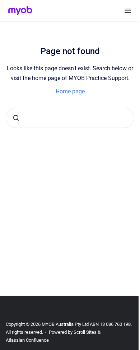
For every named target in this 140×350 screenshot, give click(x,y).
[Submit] (16, 118)
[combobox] (70, 118)
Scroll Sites (85, 332)
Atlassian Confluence (27, 340)
